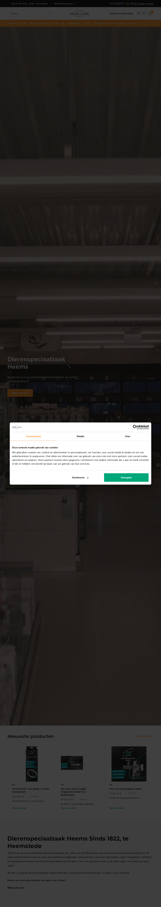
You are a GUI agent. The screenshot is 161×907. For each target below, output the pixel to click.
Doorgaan (126, 477)
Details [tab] (80, 436)
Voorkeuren (78, 477)
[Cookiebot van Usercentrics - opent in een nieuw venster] (135, 427)
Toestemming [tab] (33, 436)
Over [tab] (127, 436)
